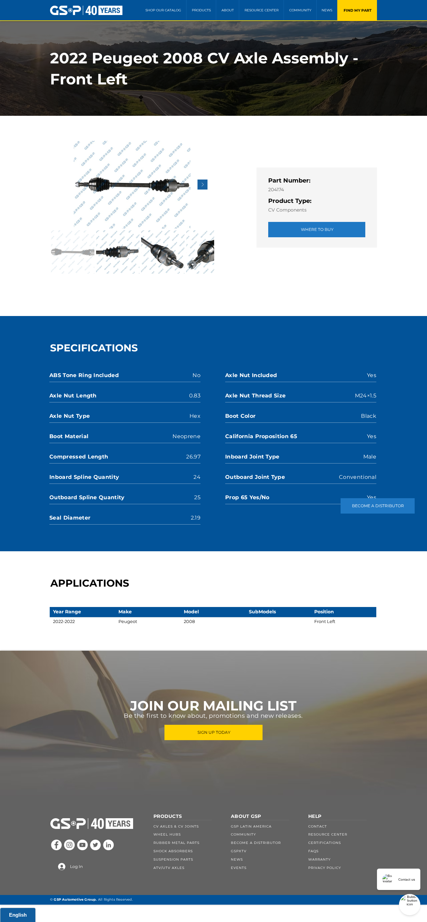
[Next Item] (202, 185)
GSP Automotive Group (75, 899)
